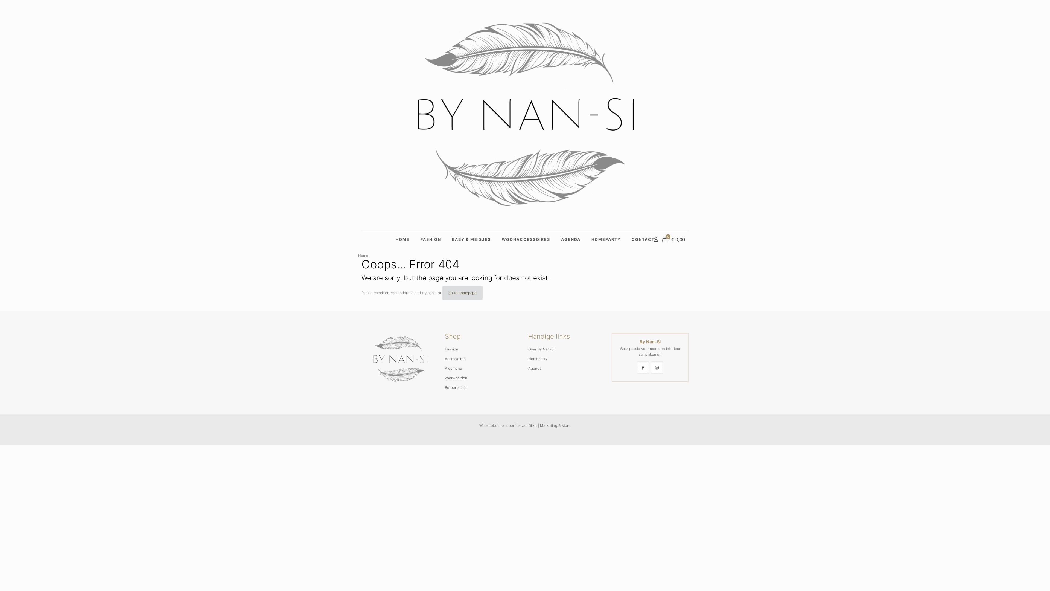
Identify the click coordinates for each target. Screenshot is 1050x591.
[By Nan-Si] (525, 115)
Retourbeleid (456, 387)
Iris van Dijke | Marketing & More (543, 425)
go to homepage (462, 293)
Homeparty (537, 359)
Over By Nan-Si (541, 349)
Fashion (451, 349)
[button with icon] (643, 367)
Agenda (534, 368)
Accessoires (455, 359)
